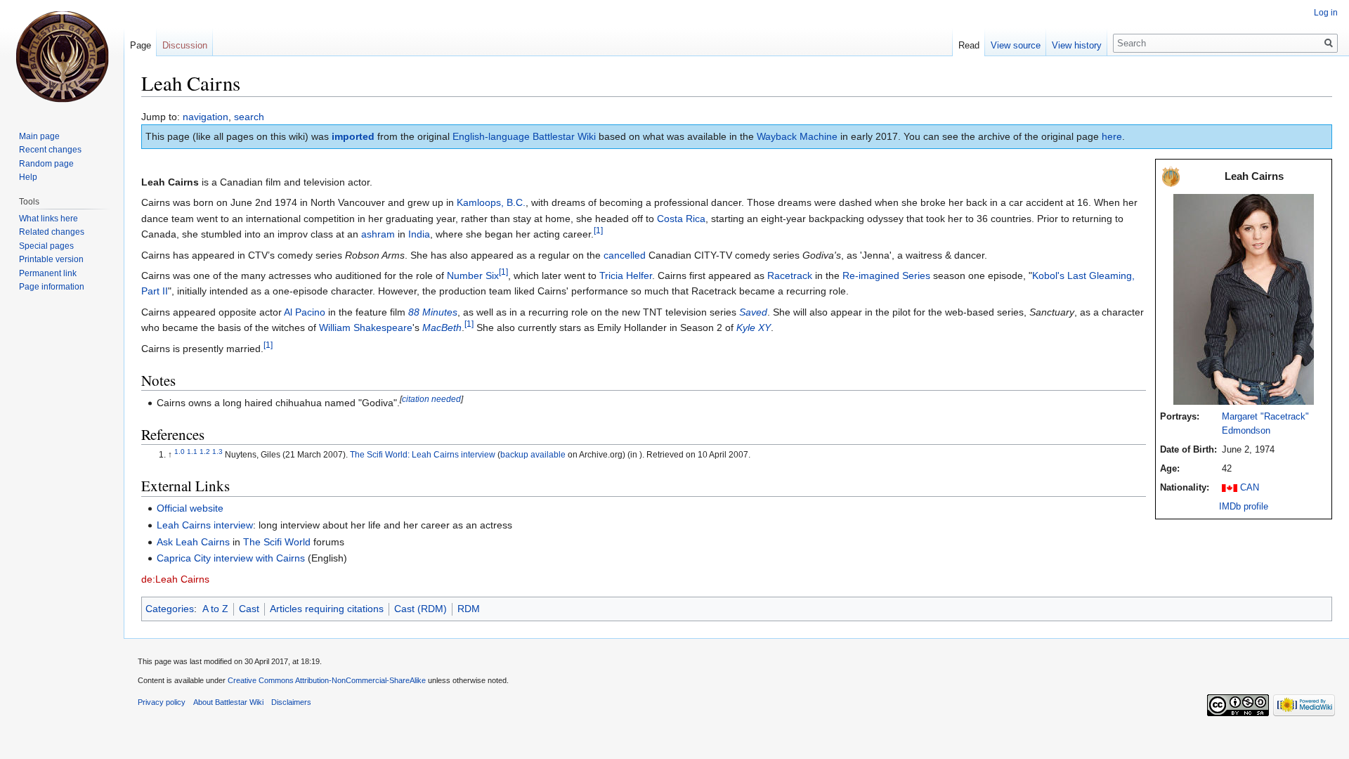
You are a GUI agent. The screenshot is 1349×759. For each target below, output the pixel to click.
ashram (378, 234)
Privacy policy (161, 702)
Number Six (473, 275)
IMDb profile (1243, 507)
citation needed (431, 398)
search (249, 116)
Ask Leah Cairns (193, 541)
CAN (1249, 488)
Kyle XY (753, 327)
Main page (39, 136)
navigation (205, 116)
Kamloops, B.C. (491, 202)
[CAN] (1229, 488)
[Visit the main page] (62, 56)
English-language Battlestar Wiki (524, 136)
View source (1016, 45)
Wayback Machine (797, 136)
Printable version (51, 259)
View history (1077, 45)
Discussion (184, 45)
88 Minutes (432, 312)
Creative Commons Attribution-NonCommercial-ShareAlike (327, 680)
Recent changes (50, 150)
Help (28, 177)
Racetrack (789, 275)
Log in (1326, 13)
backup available (533, 455)
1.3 (217, 451)
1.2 (205, 451)
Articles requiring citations (327, 608)
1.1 (192, 451)
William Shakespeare (365, 327)
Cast (249, 608)
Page (140, 45)
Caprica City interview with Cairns (231, 558)
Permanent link (48, 273)
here (1112, 136)
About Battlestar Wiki (228, 702)
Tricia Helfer (625, 275)
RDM (468, 608)
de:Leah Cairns (175, 579)
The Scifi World (277, 541)
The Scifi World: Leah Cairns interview (422, 455)
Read (968, 45)
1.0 (179, 451)
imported (353, 136)
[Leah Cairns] (1243, 299)
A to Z (215, 608)
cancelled (625, 255)
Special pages (46, 246)
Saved (753, 312)
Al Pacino (304, 312)
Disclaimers (291, 702)
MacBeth (442, 327)
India (419, 234)
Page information (51, 287)
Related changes (51, 232)
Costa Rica (681, 218)
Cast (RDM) (420, 608)
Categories (169, 608)
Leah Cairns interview (205, 525)
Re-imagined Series (886, 275)
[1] (598, 230)
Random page (46, 164)
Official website (190, 508)
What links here (48, 218)
